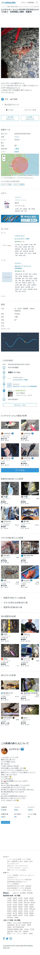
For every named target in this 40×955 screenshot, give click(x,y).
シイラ (17, 285)
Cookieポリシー (12, 877)
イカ (22, 244)
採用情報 (30, 893)
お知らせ (16, 893)
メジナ (28, 285)
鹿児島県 (10, 917)
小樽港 (30, 933)
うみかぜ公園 (17, 923)
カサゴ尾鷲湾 (19, 184)
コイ (16, 280)
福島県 (15, 900)
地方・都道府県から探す (15, 861)
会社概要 (23, 893)
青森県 (15, 898)
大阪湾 (29, 925)
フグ (25, 211)
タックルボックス (13, 863)
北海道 (9, 898)
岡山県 (20, 911)
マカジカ (30, 289)
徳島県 (9, 913)
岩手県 (20, 898)
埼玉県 (9, 902)
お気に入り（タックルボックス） (18, 865)
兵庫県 (20, 909)
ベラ (22, 211)
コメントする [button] (31, 110)
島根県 (15, 911)
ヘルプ (9, 875)
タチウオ (17, 249)
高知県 (26, 913)
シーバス (17, 244)
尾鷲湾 (16, 152)
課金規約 (28, 886)
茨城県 (20, 900)
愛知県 (20, 907)
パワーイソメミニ (20, 200)
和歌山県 (32, 909)
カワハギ (17, 211)
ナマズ (31, 276)
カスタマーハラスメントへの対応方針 (19, 879)
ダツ (24, 285)
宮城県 (26, 898)
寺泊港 (26, 929)
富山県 (9, 904)
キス (32, 247)
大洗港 (32, 929)
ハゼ (29, 209)
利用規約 (15, 875)
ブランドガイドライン (14, 890)
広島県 (26, 911)
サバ (29, 249)
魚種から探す (28, 861)
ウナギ (34, 253)
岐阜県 (9, 907)
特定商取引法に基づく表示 (15, 886)
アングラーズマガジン (14, 868)
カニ (24, 255)
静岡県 (15, 907)
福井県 (20, 904)
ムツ (32, 287)
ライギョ (25, 276)
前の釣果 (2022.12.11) (10, 118)
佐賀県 (9, 915)
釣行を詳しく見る (20, 405)
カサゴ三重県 (6, 184)
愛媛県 (20, 913)
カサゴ (16, 137)
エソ (21, 251)
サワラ (26, 244)
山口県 (31, 911)
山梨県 (26, 904)
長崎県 (15, 915)
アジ (21, 209)
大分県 (26, 915)
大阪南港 (25, 931)
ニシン (29, 253)
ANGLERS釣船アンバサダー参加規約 (19, 888)
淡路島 (9, 927)
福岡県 (31, 913)
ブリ (16, 276)
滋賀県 (31, 907)
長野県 (31, 904)
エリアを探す (27, 859)
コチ (29, 247)
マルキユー (18, 197)
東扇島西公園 (27, 923)
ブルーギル (18, 278)
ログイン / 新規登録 (27, 2)
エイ (25, 253)
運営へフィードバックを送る (16, 870)
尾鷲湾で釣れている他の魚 (14, 598)
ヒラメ (20, 247)
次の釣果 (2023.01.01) (30, 118)
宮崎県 (31, 915)
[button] (3, 156)
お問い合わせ (27, 890)
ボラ (21, 285)
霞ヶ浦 (18, 925)
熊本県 (20, 915)
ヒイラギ (28, 287)
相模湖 (9, 923)
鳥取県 (9, 911)
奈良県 (26, 909)
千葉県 (15, 902)
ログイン (26, 868)
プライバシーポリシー (27, 875)
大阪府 (15, 909)
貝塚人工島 (17, 931)
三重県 (16, 149)
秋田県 (31, 898)
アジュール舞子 (22, 933)
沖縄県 (16, 917)
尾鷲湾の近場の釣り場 (12, 607)
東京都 (20, 902)
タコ (32, 249)
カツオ (21, 253)
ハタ (25, 249)
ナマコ (24, 291)
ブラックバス (18, 274)
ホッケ (35, 289)
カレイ (22, 287)
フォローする (5, 822)
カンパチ (31, 251)
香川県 (15, 913)
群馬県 (31, 900)
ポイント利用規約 (13, 884)
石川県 (15, 904)
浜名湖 (23, 925)
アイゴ (20, 255)
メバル (17, 209)
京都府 (9, 909)
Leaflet (15, 175)
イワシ (17, 253)
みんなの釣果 (17, 859)
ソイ (36, 280)
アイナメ (24, 282)
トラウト (35, 274)
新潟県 (33, 902)
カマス (33, 209)
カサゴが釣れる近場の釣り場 (15, 602)
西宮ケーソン (11, 933)
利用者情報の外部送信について (17, 882)
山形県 (9, 900)
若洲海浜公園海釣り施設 (15, 929)
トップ (9, 859)
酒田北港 (10, 931)
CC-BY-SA (35, 175)
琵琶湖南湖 (10, 925)
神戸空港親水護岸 (18, 927)
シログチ (33, 285)
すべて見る (20, 470)
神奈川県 (27, 902)
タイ (35, 244)
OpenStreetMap (23, 175)
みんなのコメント (12, 104)
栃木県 (26, 900)
